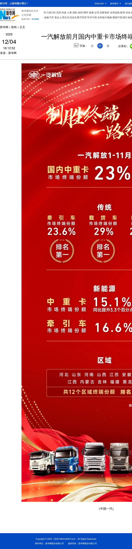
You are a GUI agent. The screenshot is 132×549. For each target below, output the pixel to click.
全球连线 (115, 12)
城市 (124, 17)
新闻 (14, 27)
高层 (58, 12)
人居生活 (64, 17)
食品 (56, 17)
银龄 (109, 17)
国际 (75, 12)
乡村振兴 (102, 17)
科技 (128, 12)
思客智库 (104, 12)
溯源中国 (117, 17)
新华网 (4, 27)
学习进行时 (50, 12)
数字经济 (82, 17)
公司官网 (26, 15)
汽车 (51, 17)
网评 (85, 12)
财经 (80, 12)
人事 (69, 12)
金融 (46, 17)
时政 (64, 12)
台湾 (96, 12)
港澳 (91, 12)
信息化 (73, 17)
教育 (122, 12)
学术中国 (92, 17)
